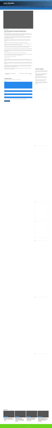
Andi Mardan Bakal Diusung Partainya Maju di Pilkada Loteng (10, 74)
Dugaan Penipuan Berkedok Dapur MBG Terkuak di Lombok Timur (8, 419)
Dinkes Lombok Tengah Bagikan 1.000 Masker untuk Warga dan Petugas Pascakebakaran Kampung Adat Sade (41, 71)
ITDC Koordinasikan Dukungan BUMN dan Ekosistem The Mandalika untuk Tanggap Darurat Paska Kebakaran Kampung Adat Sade (41, 74)
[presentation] (47, 409)
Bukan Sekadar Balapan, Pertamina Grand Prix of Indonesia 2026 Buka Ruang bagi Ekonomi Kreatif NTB (41, 77)
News (7, 416)
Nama (5, 89)
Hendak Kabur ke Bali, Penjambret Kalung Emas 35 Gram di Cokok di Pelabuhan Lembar (19, 419)
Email (5, 92)
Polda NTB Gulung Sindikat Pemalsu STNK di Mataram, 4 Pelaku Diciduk (31, 419)
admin (9, 32)
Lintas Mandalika (8, 3)
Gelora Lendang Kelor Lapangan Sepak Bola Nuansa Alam (25, 74)
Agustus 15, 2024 (6, 32)
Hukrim (5, 416)
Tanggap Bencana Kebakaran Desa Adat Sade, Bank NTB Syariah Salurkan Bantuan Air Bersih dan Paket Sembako (41, 83)
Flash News (6, 409)
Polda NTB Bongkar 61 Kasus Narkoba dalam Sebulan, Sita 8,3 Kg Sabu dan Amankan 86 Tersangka (43, 419)
